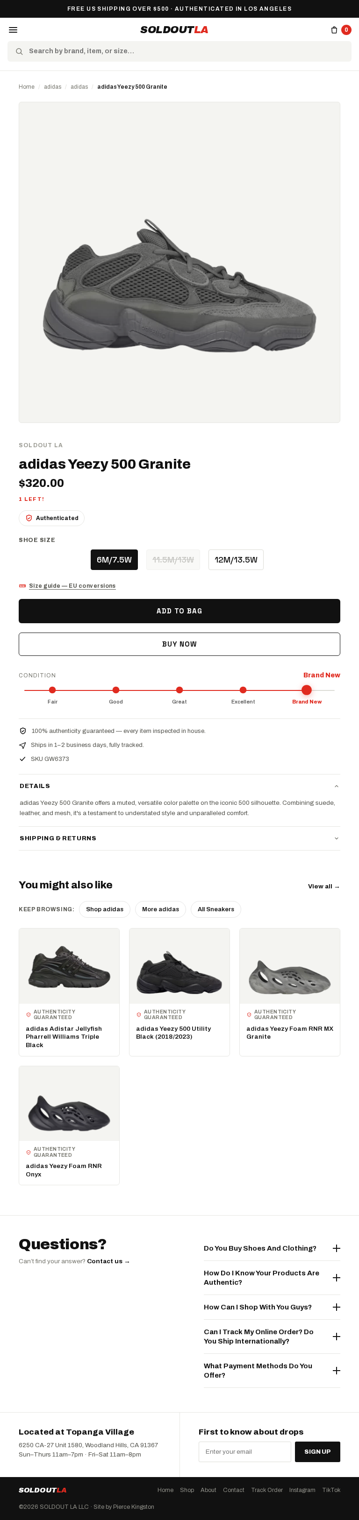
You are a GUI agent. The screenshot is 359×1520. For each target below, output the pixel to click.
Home (27, 87)
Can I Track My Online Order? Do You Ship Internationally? (259, 1336)
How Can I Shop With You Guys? (258, 1307)
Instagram (302, 1490)
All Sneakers (216, 909)
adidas (52, 87)
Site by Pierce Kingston (123, 1507)
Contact (233, 1490)
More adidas (160, 909)
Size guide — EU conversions (72, 586)
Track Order (267, 1490)
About (208, 1490)
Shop (187, 1490)
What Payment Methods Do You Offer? (258, 1370)
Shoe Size (37, 540)
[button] (13, 29)
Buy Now (179, 644)
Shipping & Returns (58, 838)
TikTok (331, 1490)
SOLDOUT (174, 30)
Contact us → (108, 1261)
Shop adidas (104, 909)
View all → (324, 886)
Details (35, 786)
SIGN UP (317, 1452)
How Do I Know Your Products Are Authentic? (261, 1277)
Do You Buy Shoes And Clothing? (260, 1248)
